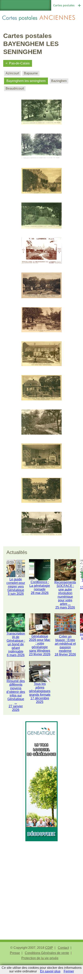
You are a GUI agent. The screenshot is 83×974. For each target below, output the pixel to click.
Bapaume (31, 73)
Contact (63, 947)
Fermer (69, 971)
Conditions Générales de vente (47, 953)
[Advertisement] (41, 882)
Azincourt (12, 73)
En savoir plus (50, 971)
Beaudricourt (15, 88)
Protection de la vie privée (39, 958)
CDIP (49, 947)
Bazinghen (59, 81)
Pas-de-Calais (19, 63)
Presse (15, 953)
